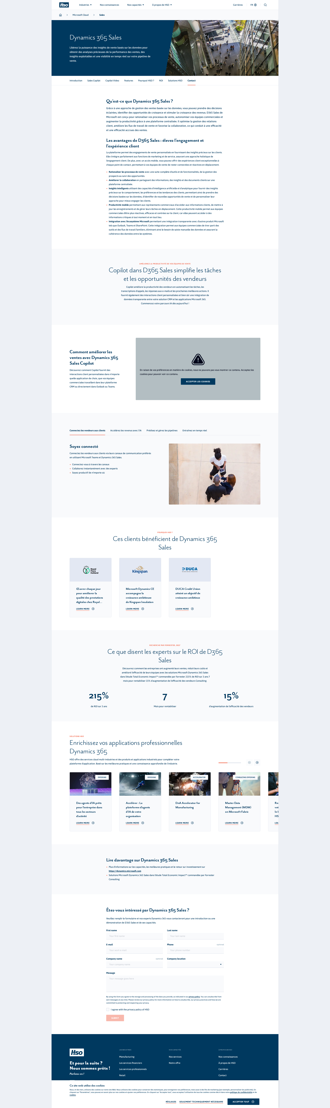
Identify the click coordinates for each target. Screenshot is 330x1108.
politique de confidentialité (241, 1092)
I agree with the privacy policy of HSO (130, 1009)
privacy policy (194, 997)
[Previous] (249, 762)
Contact (222, 1075)
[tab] (76, 81)
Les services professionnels (133, 1069)
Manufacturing (126, 1056)
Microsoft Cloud (81, 15)
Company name (134, 958)
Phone (195, 944)
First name (111, 930)
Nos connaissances (228, 1056)
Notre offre (174, 1063)
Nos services (175, 1056)
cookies (73, 1095)
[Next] (257, 762)
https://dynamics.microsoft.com (125, 871)
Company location (176, 958)
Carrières (238, 4)
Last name (172, 930)
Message (110, 973)
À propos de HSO (227, 1063)
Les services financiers (130, 1063)
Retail (122, 1075)
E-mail (109, 944)
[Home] (64, 4)
